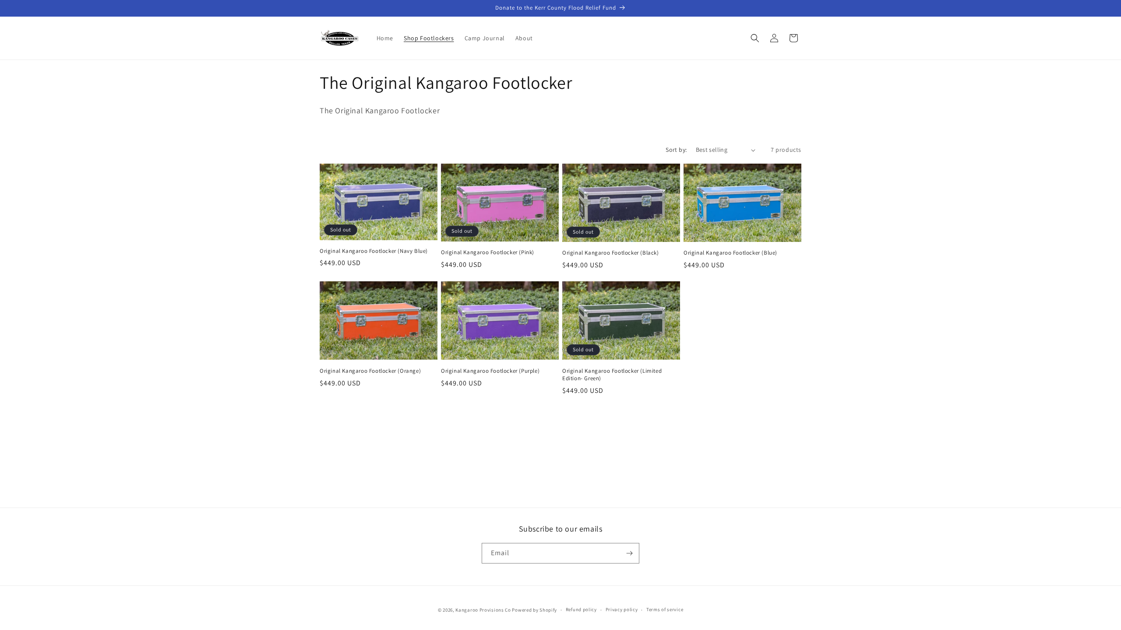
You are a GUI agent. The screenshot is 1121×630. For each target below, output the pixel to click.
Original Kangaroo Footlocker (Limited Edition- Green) (612, 375)
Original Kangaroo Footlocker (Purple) (490, 371)
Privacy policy (622, 609)
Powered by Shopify (534, 610)
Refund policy (581, 609)
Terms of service (664, 609)
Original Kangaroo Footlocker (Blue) (730, 252)
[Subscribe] (629, 553)
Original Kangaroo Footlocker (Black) (610, 252)
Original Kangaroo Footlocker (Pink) (487, 252)
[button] (755, 38)
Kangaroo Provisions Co (483, 610)
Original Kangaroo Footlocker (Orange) (370, 371)
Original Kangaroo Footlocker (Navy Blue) (374, 251)
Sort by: (676, 150)
